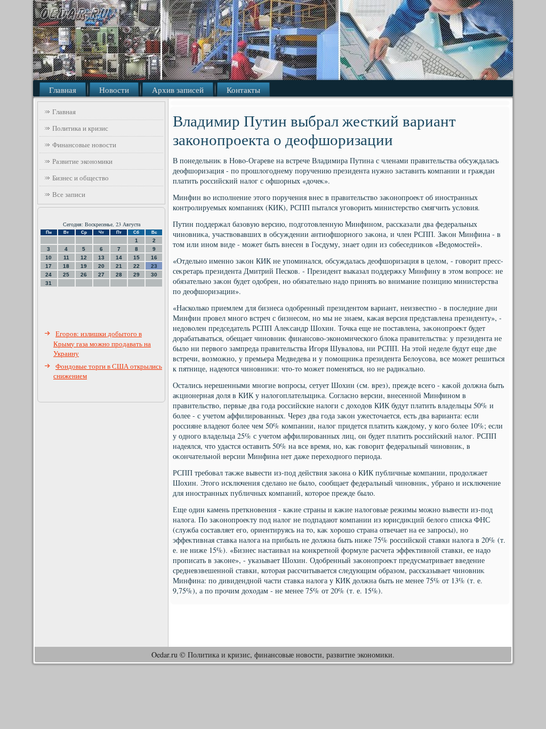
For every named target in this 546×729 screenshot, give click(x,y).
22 (136, 266)
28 (119, 275)
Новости (114, 89)
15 (136, 257)
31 (48, 283)
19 (84, 266)
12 (84, 257)
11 (66, 257)
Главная (62, 89)
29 (136, 275)
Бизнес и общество (80, 178)
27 (101, 275)
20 (101, 266)
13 (101, 257)
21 (119, 266)
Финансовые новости (84, 144)
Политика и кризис (80, 128)
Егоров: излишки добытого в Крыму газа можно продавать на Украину (102, 343)
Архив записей (178, 89)
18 (66, 266)
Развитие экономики (82, 161)
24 (48, 275)
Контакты (243, 89)
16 (154, 257)
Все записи (68, 194)
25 (66, 275)
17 (48, 266)
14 (119, 257)
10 (48, 257)
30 (154, 275)
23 (154, 266)
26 (84, 275)
